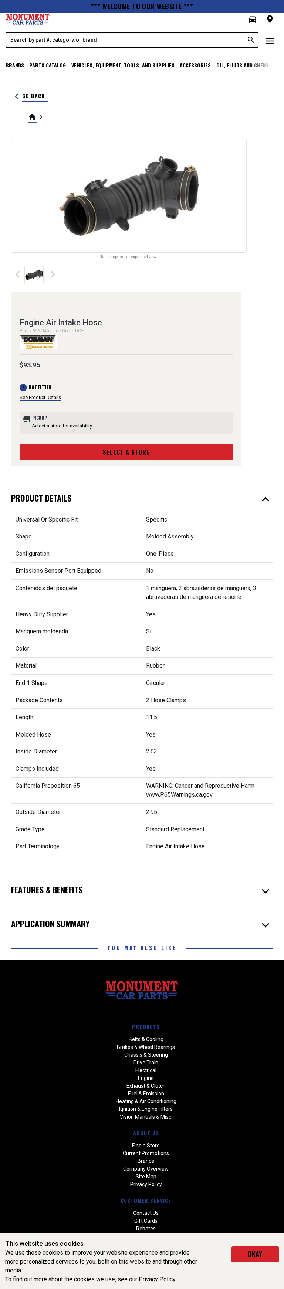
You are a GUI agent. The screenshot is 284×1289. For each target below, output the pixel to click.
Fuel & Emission (146, 1093)
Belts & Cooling (146, 1039)
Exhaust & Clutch (146, 1086)
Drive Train (145, 1062)
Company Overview (146, 1169)
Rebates (146, 1228)
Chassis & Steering (146, 1055)
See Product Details (40, 397)
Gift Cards (146, 1221)
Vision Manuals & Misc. (146, 1117)
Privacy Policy (146, 1184)
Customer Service (146, 1200)
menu (270, 41)
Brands (15, 65)
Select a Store (126, 452)
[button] (252, 19)
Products (146, 1026)
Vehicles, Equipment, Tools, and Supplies (123, 65)
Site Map (146, 1176)
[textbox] (125, 40)
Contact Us (146, 1213)
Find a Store (146, 1145)
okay (255, 1254)
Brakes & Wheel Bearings (146, 1047)
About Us (146, 1133)
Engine (146, 1078)
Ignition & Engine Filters (146, 1109)
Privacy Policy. (157, 1279)
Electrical (145, 1070)
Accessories (195, 65)
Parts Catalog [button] (47, 65)
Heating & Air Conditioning (146, 1101)
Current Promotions (146, 1153)
